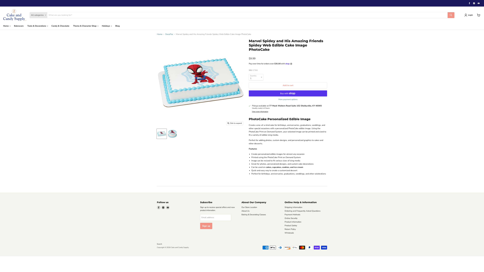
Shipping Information (293, 207)
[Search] (451, 15)
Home (6, 26)
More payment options (287, 99)
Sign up (206, 225)
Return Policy (290, 229)
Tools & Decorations (37, 26)
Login (470, 15)
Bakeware (19, 26)
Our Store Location (249, 207)
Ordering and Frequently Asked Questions (302, 211)
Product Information (293, 222)
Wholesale (289, 233)
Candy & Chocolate (60, 26)
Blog (117, 26)
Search (159, 244)
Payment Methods (292, 214)
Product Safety (291, 225)
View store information (260, 112)
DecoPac (169, 34)
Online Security (291, 218)
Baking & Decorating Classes (253, 214)
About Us (245, 211)
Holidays (106, 26)
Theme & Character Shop (85, 26)
